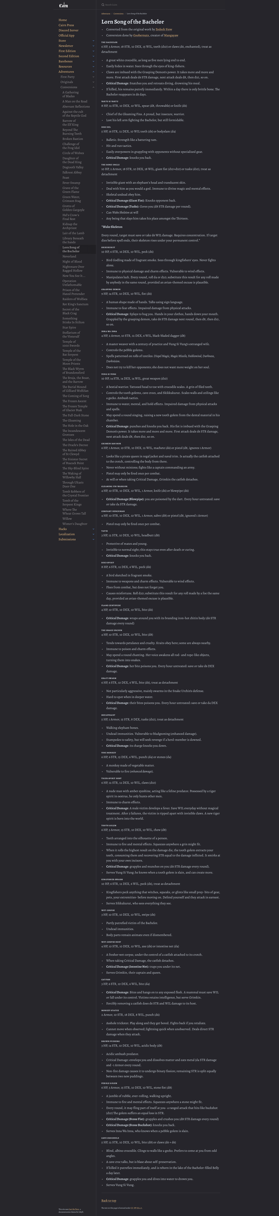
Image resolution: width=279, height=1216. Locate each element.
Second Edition (69, 56)
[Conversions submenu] (93, 87)
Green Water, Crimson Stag (71, 199)
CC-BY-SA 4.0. (136, 1208)
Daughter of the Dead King (72, 160)
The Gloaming (71, 420)
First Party (68, 77)
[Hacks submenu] (93, 529)
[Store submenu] (93, 40)
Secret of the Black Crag (70, 311)
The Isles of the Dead (76, 440)
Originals (67, 82)
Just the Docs (74, 1209)
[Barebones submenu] (93, 61)
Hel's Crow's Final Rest (70, 217)
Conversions (69, 87)
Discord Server (68, 30)
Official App (66, 35)
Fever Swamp (71, 183)
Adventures (66, 71)
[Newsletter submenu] (93, 45)
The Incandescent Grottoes (73, 433)
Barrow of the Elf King (70, 123)
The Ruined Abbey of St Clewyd (74, 452)
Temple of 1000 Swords (71, 343)
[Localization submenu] (93, 534)
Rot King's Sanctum (75, 304)
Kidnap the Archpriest (69, 226)
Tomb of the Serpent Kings (72, 502)
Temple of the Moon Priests (71, 362)
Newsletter (66, 46)
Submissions (67, 539)
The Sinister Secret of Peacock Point (75, 461)
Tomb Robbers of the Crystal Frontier (75, 493)
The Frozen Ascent (74, 401)
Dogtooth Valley (72, 167)
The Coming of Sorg (75, 396)
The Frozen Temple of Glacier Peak (75, 408)
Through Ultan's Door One (72, 484)
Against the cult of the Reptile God (74, 113)
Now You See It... (73, 276)
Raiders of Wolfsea (74, 299)
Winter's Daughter (74, 524)
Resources (65, 66)
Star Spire (69, 327)
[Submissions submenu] (93, 539)
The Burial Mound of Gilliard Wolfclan (75, 389)
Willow (67, 518)
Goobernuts (141, 35)
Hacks (63, 529)
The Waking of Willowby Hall (71, 475)
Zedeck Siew (164, 29)
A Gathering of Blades (70, 94)
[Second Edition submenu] (93, 56)
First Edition (67, 51)
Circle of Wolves (73, 153)
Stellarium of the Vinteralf (71, 334)
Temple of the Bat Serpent (71, 352)
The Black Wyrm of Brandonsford (73, 371)
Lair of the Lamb (73, 233)
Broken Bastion (72, 139)
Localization (67, 534)
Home (63, 20)
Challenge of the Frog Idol (71, 146)
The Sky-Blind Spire (75, 468)
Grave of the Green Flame (70, 190)
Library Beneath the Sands (73, 240)
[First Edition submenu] (93, 51)
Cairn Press (66, 25)
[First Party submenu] (93, 76)
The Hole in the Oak (75, 425)
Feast (65, 177)
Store (62, 40)
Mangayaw (171, 35)
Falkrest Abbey (72, 172)
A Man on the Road (74, 101)
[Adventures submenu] (93, 71)
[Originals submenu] (93, 82)
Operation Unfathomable (72, 283)
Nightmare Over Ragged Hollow (73, 269)
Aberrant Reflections (76, 106)
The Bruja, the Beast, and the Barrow (76, 380)
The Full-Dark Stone (75, 415)
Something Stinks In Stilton (73, 320)
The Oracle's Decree (75, 445)
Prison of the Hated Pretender (73, 292)
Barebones (65, 61)
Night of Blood (72, 261)
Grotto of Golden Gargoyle (73, 208)
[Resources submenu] (93, 66)
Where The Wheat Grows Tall (74, 511)
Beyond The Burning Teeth (72, 132)
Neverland (69, 256)
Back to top (108, 1200)
